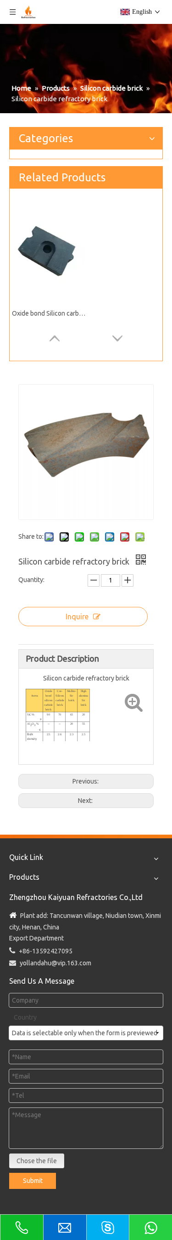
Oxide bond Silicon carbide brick (48, 313)
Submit (33, 1180)
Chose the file (37, 1161)
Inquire (77, 616)
